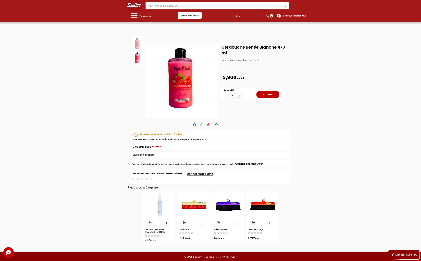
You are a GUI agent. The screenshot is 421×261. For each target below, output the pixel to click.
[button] (270, 15)
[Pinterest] (208, 124)
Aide (237, 16)
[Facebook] (194, 124)
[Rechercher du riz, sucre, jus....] (285, 5)
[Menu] (134, 15)
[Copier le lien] (216, 124)
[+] (150, 222)
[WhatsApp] (201, 124)
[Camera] (159, 205)
